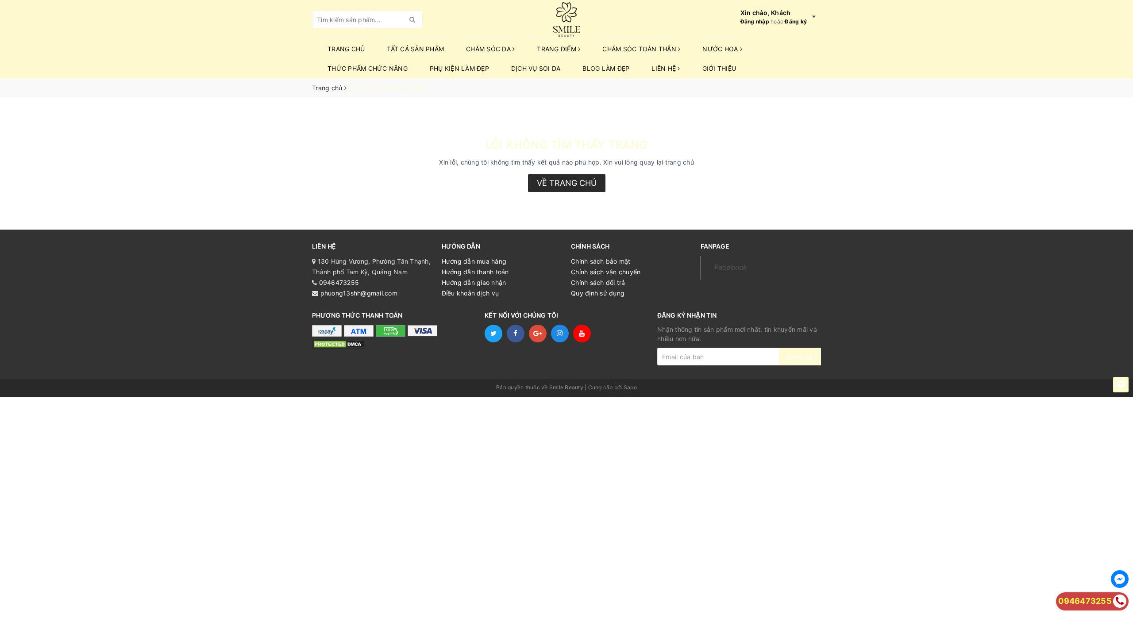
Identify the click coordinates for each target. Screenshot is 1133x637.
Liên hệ (664, 68)
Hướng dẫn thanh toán (475, 272)
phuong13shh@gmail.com (358, 293)
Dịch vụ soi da (536, 68)
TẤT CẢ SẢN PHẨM (415, 49)
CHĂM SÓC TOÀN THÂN (640, 49)
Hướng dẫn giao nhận (474, 282)
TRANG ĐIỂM (557, 49)
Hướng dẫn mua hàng (474, 261)
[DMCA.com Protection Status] (338, 344)
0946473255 (339, 282)
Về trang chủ (567, 183)
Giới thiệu (719, 68)
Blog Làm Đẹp (605, 68)
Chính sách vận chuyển (605, 272)
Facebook (731, 267)
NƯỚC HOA (721, 49)
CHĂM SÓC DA (489, 49)
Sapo (630, 387)
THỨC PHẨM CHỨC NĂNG (368, 68)
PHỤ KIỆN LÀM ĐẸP (459, 68)
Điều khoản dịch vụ (470, 293)
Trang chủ (346, 49)
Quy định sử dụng (597, 293)
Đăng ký (796, 21)
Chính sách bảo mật (601, 261)
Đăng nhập (754, 21)
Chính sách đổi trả (598, 282)
